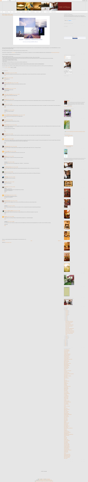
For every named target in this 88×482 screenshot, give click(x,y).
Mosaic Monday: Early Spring (69, 321)
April (66, 320)
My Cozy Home (66, 412)
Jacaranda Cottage (66, 396)
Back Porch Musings (66, 361)
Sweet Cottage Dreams (67, 440)
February (67, 337)
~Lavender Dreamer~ (7, 72)
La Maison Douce (66, 398)
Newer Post (3, 240)
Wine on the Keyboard (67, 457)
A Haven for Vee (66, 351)
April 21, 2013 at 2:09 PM (13, 72)
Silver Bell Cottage (66, 431)
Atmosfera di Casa (66, 360)
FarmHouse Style (66, 383)
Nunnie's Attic (66, 417)
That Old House (66, 442)
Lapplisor (65, 399)
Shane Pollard (6, 186)
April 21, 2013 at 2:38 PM (15, 82)
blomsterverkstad (66, 366)
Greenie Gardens (66, 387)
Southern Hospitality (66, 435)
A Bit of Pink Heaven (66, 349)
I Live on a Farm (66, 391)
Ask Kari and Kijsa (66, 358)
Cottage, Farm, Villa (66, 372)
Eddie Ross (65, 382)
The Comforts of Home (67, 444)
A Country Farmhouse (66, 350)
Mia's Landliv (65, 410)
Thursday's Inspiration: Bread (69, 333)
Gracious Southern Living (67, 386)
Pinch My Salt (66, 420)
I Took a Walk (67, 327)
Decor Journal (65, 376)
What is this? (66, 295)
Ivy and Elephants (66, 395)
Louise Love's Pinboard (67, 406)
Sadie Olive (65, 429)
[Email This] (12, 67)
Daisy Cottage (66, 374)
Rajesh (5, 77)
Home (31, 240)
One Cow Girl (65, 418)
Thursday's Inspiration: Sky (68, 329)
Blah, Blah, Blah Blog (67, 365)
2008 (65, 344)
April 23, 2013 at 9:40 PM (11, 221)
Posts (66, 56)
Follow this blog (75, 38)
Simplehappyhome (66, 433)
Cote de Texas (66, 371)
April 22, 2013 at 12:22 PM (16, 210)
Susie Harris (65, 438)
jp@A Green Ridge (6, 151)
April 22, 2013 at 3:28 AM (12, 176)
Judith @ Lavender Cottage (8, 82)
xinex (5, 119)
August (67, 315)
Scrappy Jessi (65, 430)
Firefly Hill (65, 384)
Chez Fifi (65, 369)
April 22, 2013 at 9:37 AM (14, 200)
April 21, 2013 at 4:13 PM (9, 104)
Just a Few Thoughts (68, 323)
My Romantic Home (66, 413)
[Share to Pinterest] (15, 67)
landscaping (67, 146)
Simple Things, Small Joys (67, 432)
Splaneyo (65, 436)
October (67, 313)
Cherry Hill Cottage (66, 367)
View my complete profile (68, 106)
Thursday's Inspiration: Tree (68, 322)
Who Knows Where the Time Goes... (69, 330)
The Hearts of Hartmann (67, 446)
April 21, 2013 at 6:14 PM (13, 124)
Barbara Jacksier (66, 362)
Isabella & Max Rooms (67, 393)
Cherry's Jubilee (66, 368)
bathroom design (71, 145)
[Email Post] (11, 67)
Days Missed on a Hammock (67, 375)
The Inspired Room (66, 447)
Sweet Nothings (66, 441)
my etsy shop (13, 52)
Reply (5, 75)
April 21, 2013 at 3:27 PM (16, 94)
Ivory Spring (65, 394)
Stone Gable (65, 437)
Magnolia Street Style (66, 409)
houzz (65, 145)
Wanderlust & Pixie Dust (67, 454)
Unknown (5, 138)
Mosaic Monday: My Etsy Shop (69, 324)
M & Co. (65, 407)
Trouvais (65, 453)
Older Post (59, 240)
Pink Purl (65, 421)
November (67, 311)
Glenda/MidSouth (6, 88)
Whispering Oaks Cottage (67, 455)
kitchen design (67, 145)
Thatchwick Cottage (66, 443)
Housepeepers (65, 390)
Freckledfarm (65, 385)
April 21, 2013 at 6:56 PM (13, 146)
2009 (65, 343)
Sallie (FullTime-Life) (7, 146)
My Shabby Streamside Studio (68, 414)
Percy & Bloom (66, 419)
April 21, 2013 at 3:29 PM (11, 99)
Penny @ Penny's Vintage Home (8, 94)
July (66, 316)
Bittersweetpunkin (66, 364)
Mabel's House (66, 408)
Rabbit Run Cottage (66, 422)
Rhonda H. (5, 216)
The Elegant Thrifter (66, 445)
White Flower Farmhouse (67, 456)
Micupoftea (5, 181)
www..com (66, 287)
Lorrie (5, 133)
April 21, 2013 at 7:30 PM (10, 156)
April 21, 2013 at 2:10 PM (9, 77)
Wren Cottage (65, 458)
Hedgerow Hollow (66, 388)
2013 (65, 309)
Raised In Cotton (66, 423)
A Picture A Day (66, 352)
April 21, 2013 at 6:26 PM (10, 138)
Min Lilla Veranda (66, 411)
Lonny (65, 405)
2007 (65, 345)
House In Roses (66, 389)
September (67, 314)
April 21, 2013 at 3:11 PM (12, 88)
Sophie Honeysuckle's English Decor (68, 434)
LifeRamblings (6, 176)
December (67, 310)
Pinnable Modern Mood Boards (55, 52)
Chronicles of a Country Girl (67, 370)
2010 (65, 342)
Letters (66, 334)
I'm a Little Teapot (66, 392)
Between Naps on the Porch (67, 363)
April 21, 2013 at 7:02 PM (13, 151)
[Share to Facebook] (14, 67)
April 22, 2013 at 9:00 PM (10, 216)
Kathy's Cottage (66, 397)
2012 (65, 339)
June (66, 317)
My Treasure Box (66, 415)
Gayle (5, 171)
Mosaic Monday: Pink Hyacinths (69, 328)
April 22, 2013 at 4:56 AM (11, 186)
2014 (65, 308)
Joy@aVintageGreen (7, 124)
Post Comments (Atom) (8, 242)
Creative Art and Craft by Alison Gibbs (69, 373)
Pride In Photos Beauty (7, 200)
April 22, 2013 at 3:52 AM (11, 181)
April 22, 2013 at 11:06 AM (11, 205)
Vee (4, 104)
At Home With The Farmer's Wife (68, 359)
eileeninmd (5, 99)
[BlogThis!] (13, 67)
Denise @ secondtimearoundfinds (8, 210)
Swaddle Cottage (66, 439)
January (67, 338)
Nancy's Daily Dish (66, 416)
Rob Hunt (5, 156)
